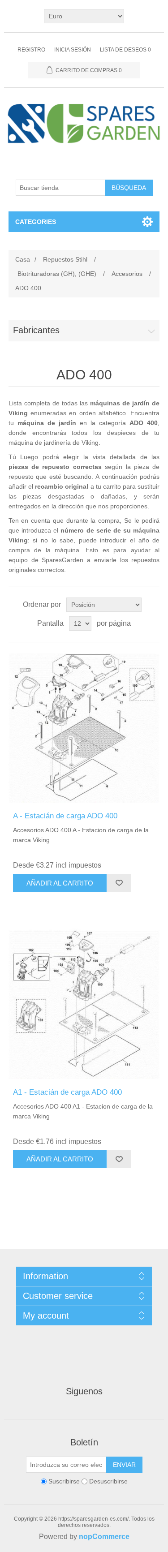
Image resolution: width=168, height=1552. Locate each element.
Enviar (124, 1464)
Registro (31, 50)
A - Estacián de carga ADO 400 (65, 816)
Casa (22, 259)
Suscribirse (64, 1481)
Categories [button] (35, 221)
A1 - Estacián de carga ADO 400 (67, 1092)
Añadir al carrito (59, 883)
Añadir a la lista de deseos (119, 883)
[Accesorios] (84, 727)
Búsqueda (129, 187)
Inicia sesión (72, 50)
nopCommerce (104, 1536)
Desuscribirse (108, 1481)
